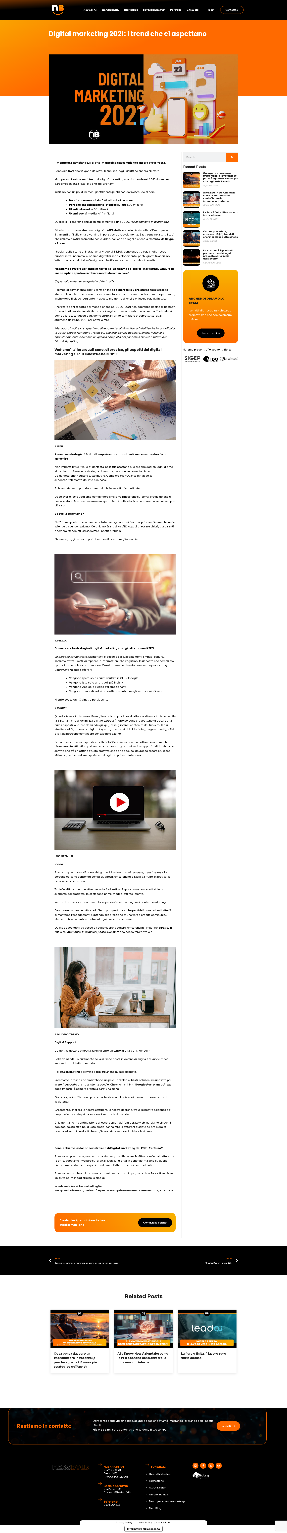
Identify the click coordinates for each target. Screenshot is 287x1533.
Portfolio (176, 9)
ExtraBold (192, 9)
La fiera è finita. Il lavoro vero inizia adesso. (220, 214)
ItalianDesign (89, 260)
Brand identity (110, 9)
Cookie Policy (144, 1522)
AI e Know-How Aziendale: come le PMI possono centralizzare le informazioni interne (219, 196)
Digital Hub (131, 9)
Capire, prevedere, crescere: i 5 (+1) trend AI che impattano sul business (220, 234)
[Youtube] (219, 1466)
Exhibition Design (154, 9)
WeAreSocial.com (142, 192)
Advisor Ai (90, 9)
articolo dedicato (128, 488)
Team (210, 9)
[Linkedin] (195, 1466)
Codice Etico (163, 1522)
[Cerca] (232, 157)
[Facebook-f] (203, 1466)
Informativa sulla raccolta (143, 1529)
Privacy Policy (124, 1522)
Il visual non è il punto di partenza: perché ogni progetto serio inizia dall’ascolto (218, 254)
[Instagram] (211, 1466)
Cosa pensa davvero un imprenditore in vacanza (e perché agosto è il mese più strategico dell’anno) (220, 177)
